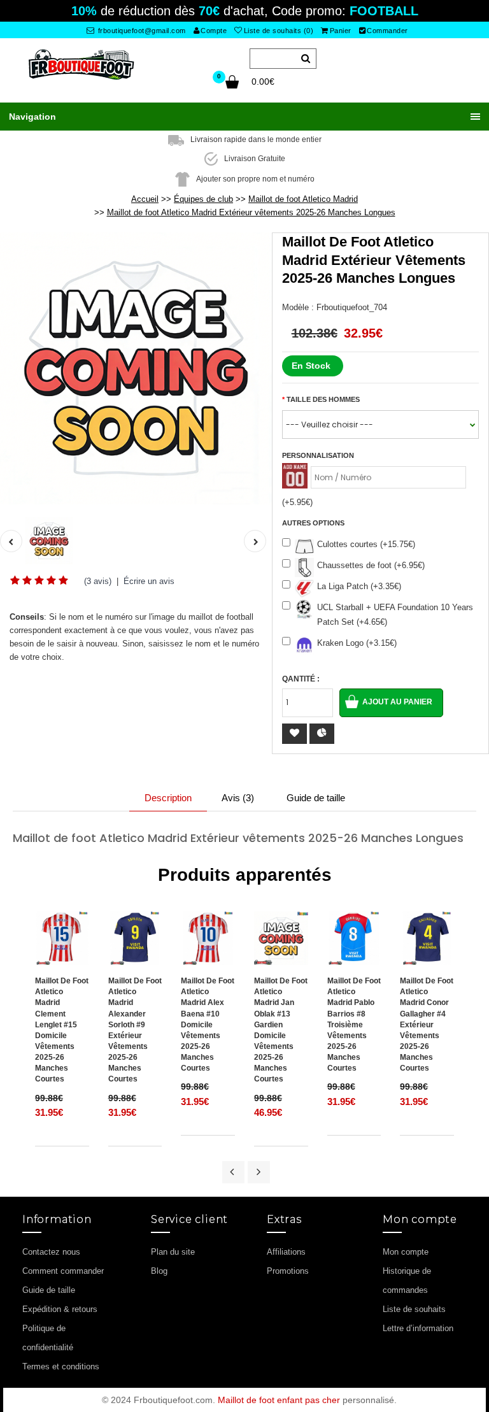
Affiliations (286, 1252)
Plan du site (173, 1252)
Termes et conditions (60, 1366)
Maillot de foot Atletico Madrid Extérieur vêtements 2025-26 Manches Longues (251, 212)
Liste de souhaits (414, 1309)
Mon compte (406, 1252)
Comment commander (63, 1271)
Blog (159, 1271)
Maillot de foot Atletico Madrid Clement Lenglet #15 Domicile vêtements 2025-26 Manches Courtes (62, 1029)
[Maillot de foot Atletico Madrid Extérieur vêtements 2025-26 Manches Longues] (136, 368)
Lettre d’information (418, 1328)
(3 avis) (97, 581)
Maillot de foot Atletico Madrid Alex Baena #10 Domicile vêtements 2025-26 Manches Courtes (207, 1024)
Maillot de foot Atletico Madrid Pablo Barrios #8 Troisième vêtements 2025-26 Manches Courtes (354, 1024)
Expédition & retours (59, 1309)
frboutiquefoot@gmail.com (141, 30)
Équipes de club (203, 199)
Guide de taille (316, 797)
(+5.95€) (297, 502)
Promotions (288, 1271)
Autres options (313, 523)
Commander (387, 30)
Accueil (145, 199)
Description (168, 797)
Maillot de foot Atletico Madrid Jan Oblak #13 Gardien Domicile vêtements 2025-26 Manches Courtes (281, 1029)
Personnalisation (318, 455)
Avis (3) (238, 797)
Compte (214, 30)
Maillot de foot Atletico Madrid (303, 199)
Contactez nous (51, 1252)
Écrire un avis (149, 581)
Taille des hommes (323, 399)
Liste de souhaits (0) (279, 30)
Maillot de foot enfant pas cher (279, 1400)
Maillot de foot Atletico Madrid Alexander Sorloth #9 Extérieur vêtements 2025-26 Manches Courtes (135, 1029)
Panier (340, 30)
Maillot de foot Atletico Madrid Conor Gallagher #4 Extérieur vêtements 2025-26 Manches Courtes (426, 1024)
